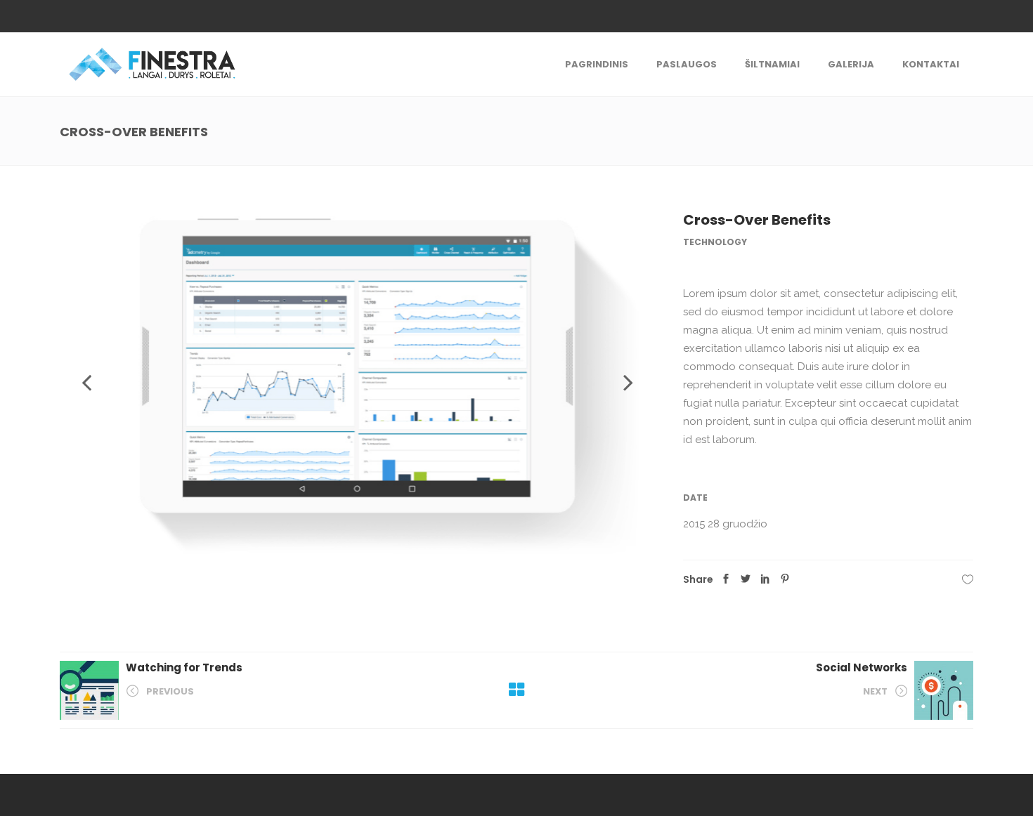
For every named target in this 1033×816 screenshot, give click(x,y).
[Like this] (967, 579)
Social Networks (861, 667)
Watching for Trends (184, 667)
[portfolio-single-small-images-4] (357, 382)
